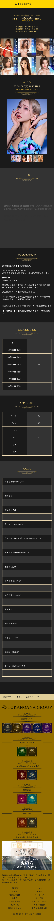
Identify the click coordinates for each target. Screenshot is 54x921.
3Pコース (15, 905)
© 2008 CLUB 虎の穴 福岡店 (27, 914)
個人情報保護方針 (39, 908)
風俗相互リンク (14, 908)
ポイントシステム (39, 901)
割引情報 (39, 898)
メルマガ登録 (14, 901)
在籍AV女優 (14, 895)
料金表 (15, 898)
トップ (39, 888)
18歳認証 (15, 888)
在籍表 (39, 891)
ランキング (39, 895)
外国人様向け (39, 905)
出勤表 (15, 891)
